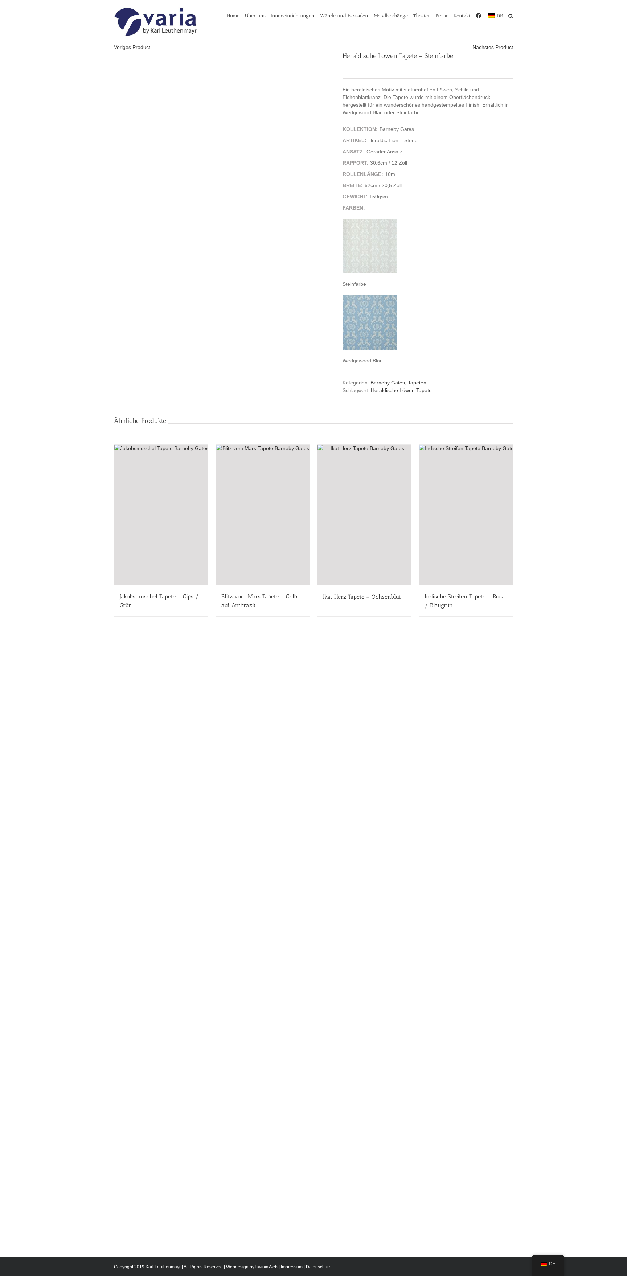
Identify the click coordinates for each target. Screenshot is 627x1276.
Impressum (292, 1266)
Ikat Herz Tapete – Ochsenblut (362, 596)
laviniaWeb (266, 1266)
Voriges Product (132, 47)
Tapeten (417, 383)
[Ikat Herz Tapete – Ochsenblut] (364, 515)
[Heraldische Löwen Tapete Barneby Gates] (223, 62)
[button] (510, 15)
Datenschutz (318, 1266)
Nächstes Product (492, 47)
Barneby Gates (387, 383)
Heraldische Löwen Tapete (401, 390)
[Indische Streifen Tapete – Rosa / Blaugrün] (466, 515)
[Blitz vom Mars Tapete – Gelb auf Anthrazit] (263, 515)
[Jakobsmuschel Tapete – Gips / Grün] (161, 515)
